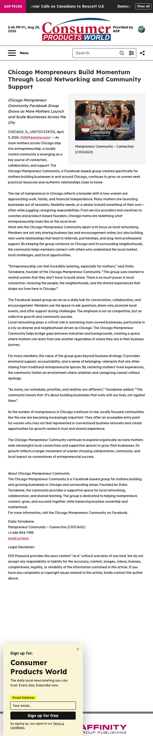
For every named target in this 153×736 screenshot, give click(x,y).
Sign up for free (43, 715)
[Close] (78, 649)
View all (143, 6)
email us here (18, 538)
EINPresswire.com (35, 137)
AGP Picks (13, 6)
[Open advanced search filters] (131, 53)
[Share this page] (142, 53)
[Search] (122, 53)
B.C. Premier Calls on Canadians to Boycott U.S (61, 6)
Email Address (23, 698)
